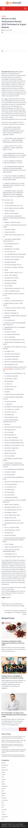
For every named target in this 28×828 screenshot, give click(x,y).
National (3, 788)
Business (4, 16)
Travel (3, 812)
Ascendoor (9, 826)
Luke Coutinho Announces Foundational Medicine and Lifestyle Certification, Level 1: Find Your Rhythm (13, 737)
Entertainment (5, 770)
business (8, 597)
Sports (3, 805)
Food (3, 777)
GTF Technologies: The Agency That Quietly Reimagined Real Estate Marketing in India (14, 714)
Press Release (5, 800)
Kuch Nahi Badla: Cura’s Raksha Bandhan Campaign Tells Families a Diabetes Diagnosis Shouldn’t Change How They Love (14, 751)
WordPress (22, 826)
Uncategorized (5, 816)
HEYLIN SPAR (7, 369)
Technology (4, 809)
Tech (3, 807)
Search (22, 729)
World (3, 819)
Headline (3, 779)
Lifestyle (3, 784)
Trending (3, 814)
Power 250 (4, 798)
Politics (3, 795)
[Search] (25, 8)
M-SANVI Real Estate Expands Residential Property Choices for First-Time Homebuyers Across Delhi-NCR (13, 755)
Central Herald (15, 824)
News (3, 791)
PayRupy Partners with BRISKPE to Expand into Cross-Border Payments (12, 677)
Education (4, 767)
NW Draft (4, 793)
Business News (5, 765)
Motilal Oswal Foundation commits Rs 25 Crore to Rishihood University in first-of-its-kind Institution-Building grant (13, 746)
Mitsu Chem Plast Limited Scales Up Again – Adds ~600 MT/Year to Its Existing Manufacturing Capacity (14, 741)
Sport (3, 802)
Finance (3, 774)
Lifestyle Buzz (5, 786)
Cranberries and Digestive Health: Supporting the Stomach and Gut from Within (13, 643)
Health (3, 781)
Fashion (3, 772)
